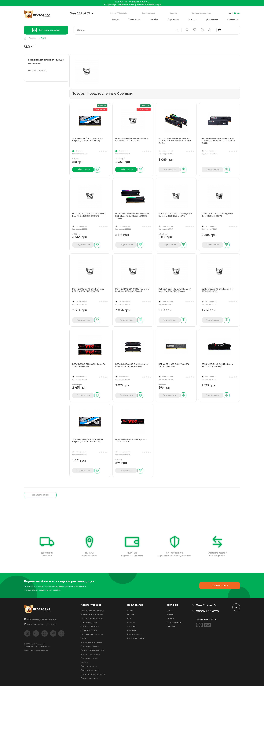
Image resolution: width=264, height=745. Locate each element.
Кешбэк (153, 19)
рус (238, 13)
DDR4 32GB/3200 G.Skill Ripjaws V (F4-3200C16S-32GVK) (217, 215)
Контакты (232, 19)
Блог (129, 618)
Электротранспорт (90, 670)
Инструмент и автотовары (93, 674)
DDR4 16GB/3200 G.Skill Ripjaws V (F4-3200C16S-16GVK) (217, 365)
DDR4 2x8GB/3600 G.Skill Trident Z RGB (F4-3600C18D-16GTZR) (88, 290)
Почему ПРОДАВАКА (118, 13)
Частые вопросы (148, 13)
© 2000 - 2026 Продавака (34, 644)
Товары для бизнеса (90, 646)
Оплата (192, 19)
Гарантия (173, 19)
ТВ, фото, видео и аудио (92, 618)
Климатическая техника (92, 642)
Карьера (173, 13)
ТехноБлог (134, 19)
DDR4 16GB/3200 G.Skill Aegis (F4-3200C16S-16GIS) (218, 290)
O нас (169, 610)
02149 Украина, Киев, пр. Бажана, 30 (42, 620)
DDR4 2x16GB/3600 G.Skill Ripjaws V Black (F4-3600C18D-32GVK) (132, 290)
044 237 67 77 (80, 13)
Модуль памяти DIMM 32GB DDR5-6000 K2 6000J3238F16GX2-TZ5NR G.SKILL (175, 141)
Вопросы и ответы (136, 638)
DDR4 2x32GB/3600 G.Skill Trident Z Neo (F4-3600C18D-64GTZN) (88, 215)
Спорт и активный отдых (92, 650)
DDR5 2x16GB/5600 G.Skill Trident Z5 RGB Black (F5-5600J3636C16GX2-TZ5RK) (132, 216)
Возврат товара (134, 634)
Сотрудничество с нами (201, 13)
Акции (115, 19)
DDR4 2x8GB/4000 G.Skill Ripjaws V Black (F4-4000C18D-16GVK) (131, 365)
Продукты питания (89, 678)
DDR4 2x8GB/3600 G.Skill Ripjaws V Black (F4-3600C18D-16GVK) (175, 290)
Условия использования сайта (36, 651)
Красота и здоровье (90, 654)
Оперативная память (37, 70)
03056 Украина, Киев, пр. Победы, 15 (42, 624)
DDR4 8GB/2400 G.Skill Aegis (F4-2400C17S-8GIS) (131, 441)
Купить (87, 170)
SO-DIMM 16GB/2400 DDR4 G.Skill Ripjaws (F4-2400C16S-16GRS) (88, 441)
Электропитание (89, 666)
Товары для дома (89, 622)
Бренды (170, 614)
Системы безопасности (92, 634)
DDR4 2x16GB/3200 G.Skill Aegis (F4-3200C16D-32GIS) (89, 365)
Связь (83, 638)
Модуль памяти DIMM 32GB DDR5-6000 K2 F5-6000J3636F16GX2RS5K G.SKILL (218, 141)
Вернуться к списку (40, 495)
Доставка (212, 19)
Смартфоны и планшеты (92, 610)
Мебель (84, 662)
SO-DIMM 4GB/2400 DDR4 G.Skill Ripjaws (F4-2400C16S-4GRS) (87, 140)
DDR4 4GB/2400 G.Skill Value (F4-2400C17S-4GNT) (174, 365)
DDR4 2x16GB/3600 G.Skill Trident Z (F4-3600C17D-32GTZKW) (131, 140)
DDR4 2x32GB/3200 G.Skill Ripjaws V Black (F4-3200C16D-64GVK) (175, 215)
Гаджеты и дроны (89, 630)
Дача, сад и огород (90, 626)
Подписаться (169, 170)
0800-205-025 (207, 611)
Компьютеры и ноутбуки (92, 614)
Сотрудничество (174, 622)
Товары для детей (89, 658)
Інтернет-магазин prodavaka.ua (37, 646)
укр (230, 13)
